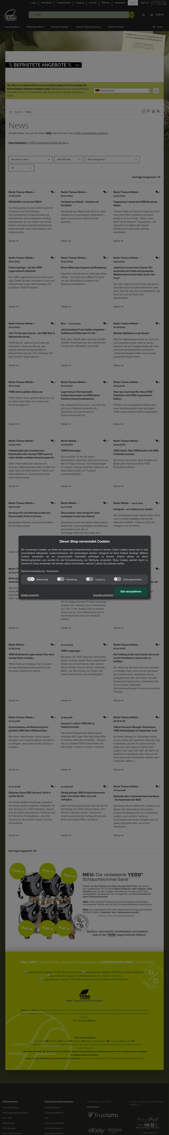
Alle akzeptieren (130, 591)
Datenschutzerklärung (33, 571)
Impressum (52, 571)
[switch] (31, 579)
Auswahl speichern (103, 595)
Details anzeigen (30, 595)
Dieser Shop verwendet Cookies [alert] (84, 541)
